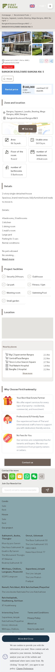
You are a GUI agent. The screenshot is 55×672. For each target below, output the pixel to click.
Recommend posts (21, 15)
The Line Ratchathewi (36, 591)
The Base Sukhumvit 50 (37, 540)
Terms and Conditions (38, 612)
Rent (4, 509)
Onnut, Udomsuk (34, 535)
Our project (7, 527)
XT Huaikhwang (9, 605)
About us (32, 623)
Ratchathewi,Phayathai (37, 587)
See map (28, 128)
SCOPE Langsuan (10, 576)
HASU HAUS (31, 548)
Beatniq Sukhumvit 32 (12, 562)
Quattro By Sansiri (10, 551)
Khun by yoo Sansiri (11, 543)
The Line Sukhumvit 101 (37, 544)
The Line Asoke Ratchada (14, 591)
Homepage (6, 15)
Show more (27, 373)
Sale (4, 505)
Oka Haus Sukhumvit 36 (13, 547)
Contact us (27, 462)
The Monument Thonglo (13, 555)
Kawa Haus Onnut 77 (35, 551)
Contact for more (10, 470)
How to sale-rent (36, 628)
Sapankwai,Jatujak (35, 568)
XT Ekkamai (7, 558)
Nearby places (10, 346)
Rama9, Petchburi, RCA (13, 587)
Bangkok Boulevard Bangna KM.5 (15, 23)
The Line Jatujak (33, 573)
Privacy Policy (34, 617)
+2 (41, 476)
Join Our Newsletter (11, 483)
